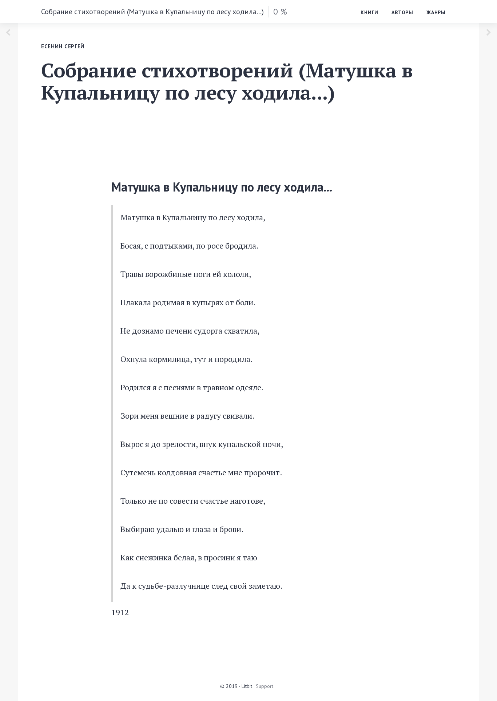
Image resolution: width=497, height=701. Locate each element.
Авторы (402, 12)
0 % (280, 11)
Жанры (436, 12)
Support (264, 686)
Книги (369, 12)
